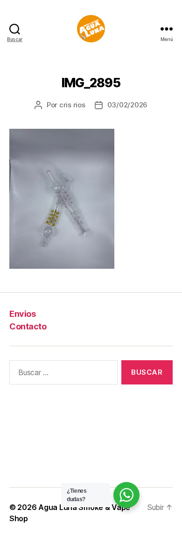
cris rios (72, 104)
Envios (22, 314)
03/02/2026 (127, 104)
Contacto (27, 326)
